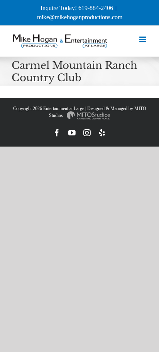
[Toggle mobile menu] (143, 39)
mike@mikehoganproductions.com (79, 17)
